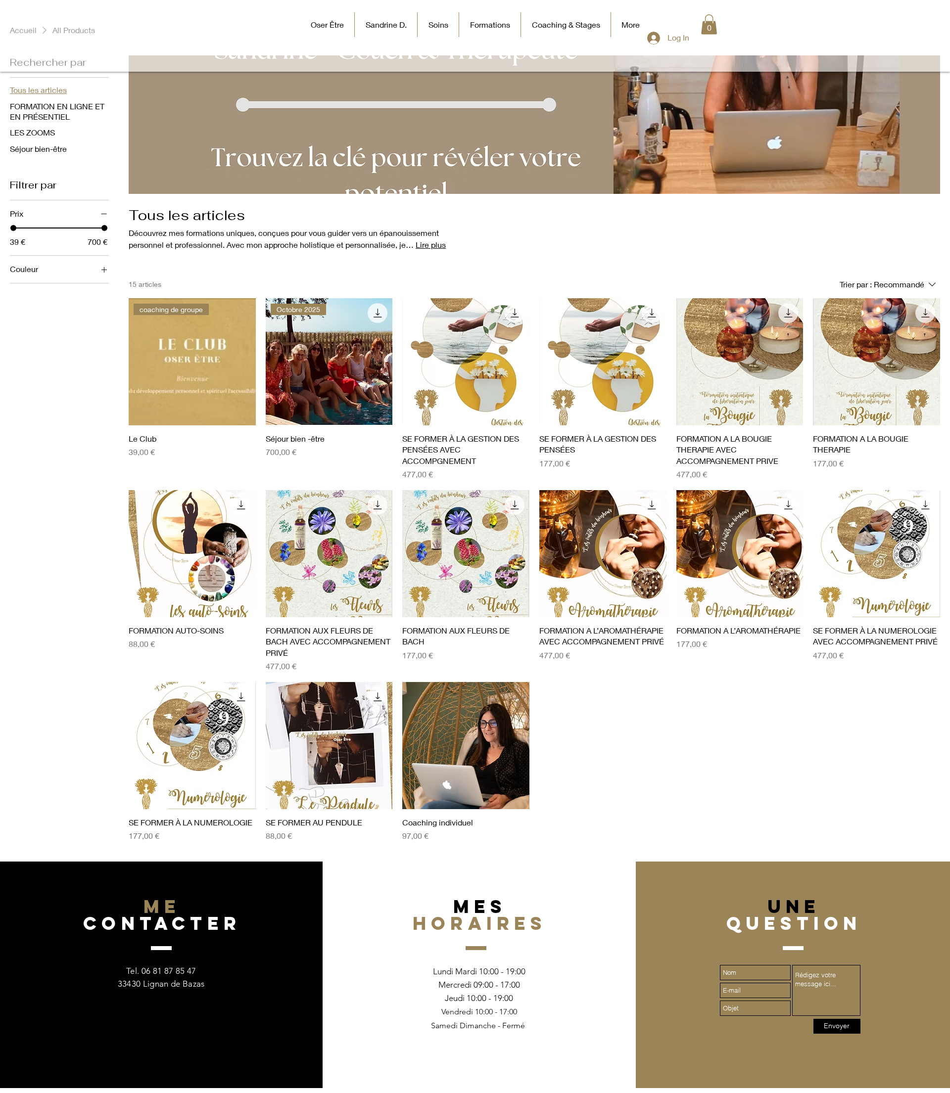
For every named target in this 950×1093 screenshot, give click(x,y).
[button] (709, 24)
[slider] (13, 228)
